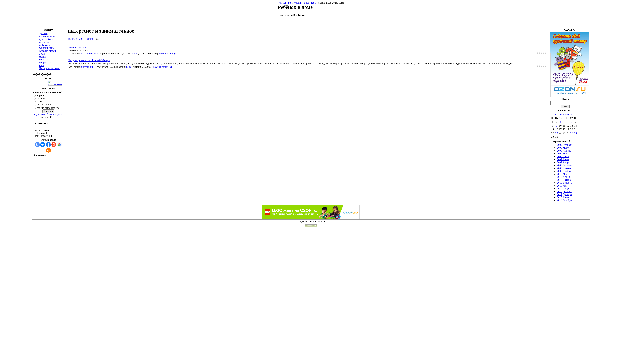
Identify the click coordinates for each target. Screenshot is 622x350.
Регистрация (295, 2)
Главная (282, 2)
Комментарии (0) (167, 53)
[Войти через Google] (59, 144)
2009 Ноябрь (564, 171)
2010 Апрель (564, 176)
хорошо (41, 95)
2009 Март (563, 147)
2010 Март (563, 174)
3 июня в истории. (78, 47)
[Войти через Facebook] (48, 144)
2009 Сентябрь (565, 165)
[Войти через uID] (37, 144)
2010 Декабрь (564, 182)
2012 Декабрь (564, 194)
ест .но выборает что (48, 107)
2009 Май (562, 153)
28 (575, 133)
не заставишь (44, 104)
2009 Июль (563, 159)
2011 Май (562, 185)
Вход (306, 2)
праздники (87, 66)
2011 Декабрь (564, 191)
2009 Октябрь (564, 168)
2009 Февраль (564, 144)
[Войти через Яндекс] (53, 144)
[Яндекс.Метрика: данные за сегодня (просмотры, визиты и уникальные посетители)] (55, 83)
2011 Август (563, 188)
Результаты (39, 114)
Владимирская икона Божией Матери (89, 60)
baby (134, 53)
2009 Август (564, 162)
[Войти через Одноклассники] (48, 150)
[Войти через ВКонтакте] (42, 144)
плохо (40, 101)
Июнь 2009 (564, 114)
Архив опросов (55, 114)
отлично (41, 98)
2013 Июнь (563, 197)
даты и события (89, 53)
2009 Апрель (564, 150)
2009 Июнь (563, 156)
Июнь (90, 38)
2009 (81, 38)
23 (556, 133)
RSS (313, 2)
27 (571, 133)
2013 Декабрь (564, 200)
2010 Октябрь (564, 179)
